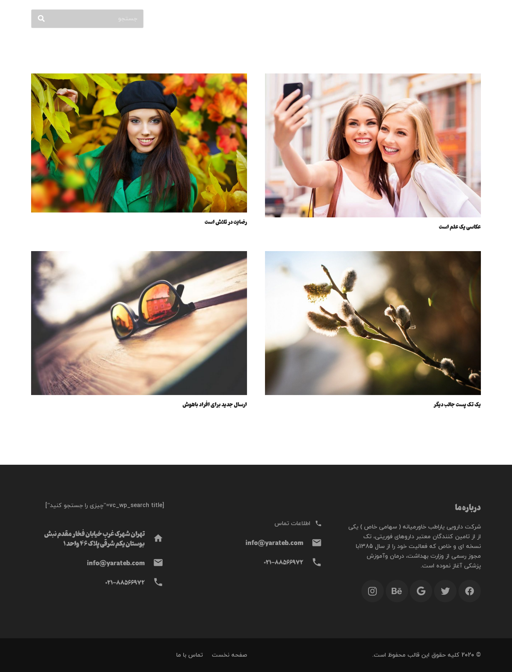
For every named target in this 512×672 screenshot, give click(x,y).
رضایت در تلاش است (226, 221)
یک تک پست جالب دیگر (457, 404)
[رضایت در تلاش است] (139, 78)
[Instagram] (372, 591)
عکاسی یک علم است (460, 226)
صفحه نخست (229, 655)
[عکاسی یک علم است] (373, 78)
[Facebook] (469, 591)
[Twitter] (445, 591)
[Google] (421, 591)
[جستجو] (41, 18)
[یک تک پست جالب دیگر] (373, 256)
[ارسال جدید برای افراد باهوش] (139, 256)
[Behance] (397, 591)
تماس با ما (189, 655)
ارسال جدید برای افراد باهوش (215, 404)
